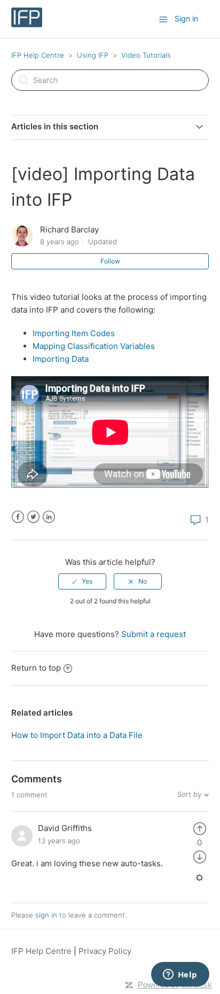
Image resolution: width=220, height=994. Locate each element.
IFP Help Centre (37, 55)
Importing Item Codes (74, 333)
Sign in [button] (186, 18)
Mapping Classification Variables (94, 346)
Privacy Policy (104, 951)
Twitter (33, 517)
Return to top (36, 668)
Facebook (18, 517)
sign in (46, 915)
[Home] (26, 24)
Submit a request (153, 634)
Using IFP (92, 55)
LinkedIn (49, 517)
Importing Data (61, 359)
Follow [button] (110, 261)
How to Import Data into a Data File (77, 735)
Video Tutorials (146, 55)
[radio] (82, 581)
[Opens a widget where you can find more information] (180, 975)
